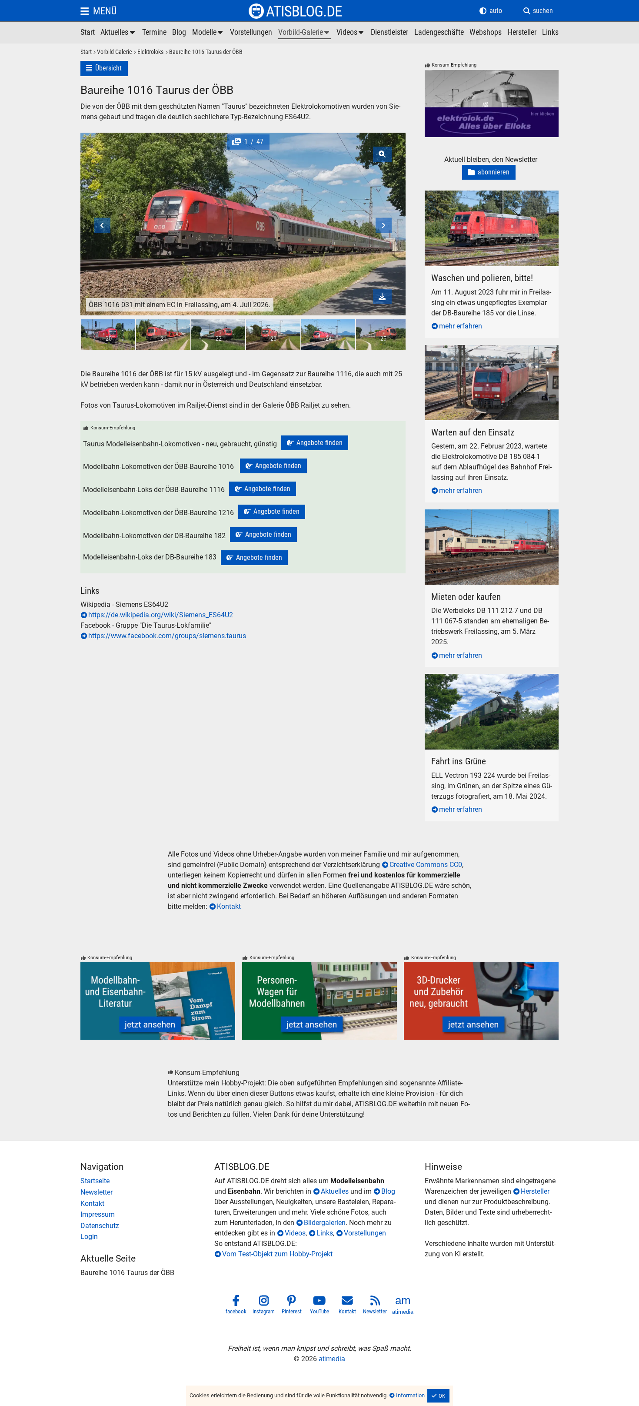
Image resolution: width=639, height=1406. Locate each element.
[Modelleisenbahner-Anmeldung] (147, 1237)
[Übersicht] (104, 68)
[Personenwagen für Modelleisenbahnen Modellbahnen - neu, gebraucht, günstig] (319, 1001)
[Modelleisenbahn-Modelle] (208, 33)
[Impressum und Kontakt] (147, 1214)
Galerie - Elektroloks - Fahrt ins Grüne (481, 679)
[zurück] (121, 201)
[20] (108, 334)
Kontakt (229, 906)
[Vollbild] (243, 201)
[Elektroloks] (147, 52)
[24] (328, 334)
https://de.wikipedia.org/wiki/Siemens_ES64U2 (160, 615)
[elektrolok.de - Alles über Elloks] (492, 103)
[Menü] (98, 11)
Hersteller (535, 1191)
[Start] (86, 52)
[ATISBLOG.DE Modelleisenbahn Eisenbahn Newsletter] (375, 1306)
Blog (388, 1191)
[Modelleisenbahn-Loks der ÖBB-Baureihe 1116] (262, 489)
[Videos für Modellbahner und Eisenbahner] (350, 33)
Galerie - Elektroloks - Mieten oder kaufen (487, 514)
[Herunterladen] (382, 296)
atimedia (332, 1358)
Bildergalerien (325, 1223)
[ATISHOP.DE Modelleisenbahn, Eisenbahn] (147, 1181)
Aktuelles (335, 1191)
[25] (383, 334)
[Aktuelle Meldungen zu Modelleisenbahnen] (118, 33)
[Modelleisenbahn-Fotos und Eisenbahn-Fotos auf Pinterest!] (292, 1306)
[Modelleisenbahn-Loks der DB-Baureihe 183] (254, 557)
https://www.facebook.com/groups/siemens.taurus (167, 636)
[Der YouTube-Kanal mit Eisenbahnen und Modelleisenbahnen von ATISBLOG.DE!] (319, 1306)
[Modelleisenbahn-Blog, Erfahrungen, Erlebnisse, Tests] (179, 33)
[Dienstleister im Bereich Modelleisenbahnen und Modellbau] (389, 33)
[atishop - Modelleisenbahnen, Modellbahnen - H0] (87, 33)
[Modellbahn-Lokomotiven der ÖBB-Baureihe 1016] (273, 466)
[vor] (365, 201)
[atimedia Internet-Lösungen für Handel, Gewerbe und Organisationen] (403, 1306)
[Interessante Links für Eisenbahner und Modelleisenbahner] (550, 33)
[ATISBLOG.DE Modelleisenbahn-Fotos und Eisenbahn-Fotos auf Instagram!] (264, 1306)
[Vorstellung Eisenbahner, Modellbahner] (251, 33)
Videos (295, 1233)
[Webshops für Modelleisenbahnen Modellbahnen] (485, 33)
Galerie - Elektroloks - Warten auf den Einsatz (481, 355)
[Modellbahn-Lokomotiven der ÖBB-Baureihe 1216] (271, 512)
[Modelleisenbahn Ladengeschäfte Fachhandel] (439, 33)
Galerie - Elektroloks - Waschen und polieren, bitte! (487, 200)
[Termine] (154, 33)
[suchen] (538, 10)
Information (410, 1395)
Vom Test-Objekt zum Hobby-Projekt (277, 1254)
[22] (218, 334)
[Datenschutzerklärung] (147, 1226)
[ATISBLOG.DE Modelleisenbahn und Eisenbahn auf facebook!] (236, 1306)
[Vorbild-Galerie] (112, 52)
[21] (163, 334)
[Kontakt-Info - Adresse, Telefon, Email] (147, 1203)
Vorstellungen (365, 1233)
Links (324, 1233)
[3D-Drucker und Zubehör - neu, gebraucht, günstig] (481, 1001)
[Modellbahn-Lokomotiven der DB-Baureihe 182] (263, 534)
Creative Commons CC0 (425, 864)
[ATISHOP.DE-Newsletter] (147, 1192)
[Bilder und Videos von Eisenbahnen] (304, 33)
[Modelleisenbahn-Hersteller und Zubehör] (522, 33)
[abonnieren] (489, 172)
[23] (273, 334)
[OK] (438, 1396)
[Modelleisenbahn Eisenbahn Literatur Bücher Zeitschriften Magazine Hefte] (157, 1001)
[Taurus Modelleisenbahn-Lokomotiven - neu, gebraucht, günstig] (314, 442)
